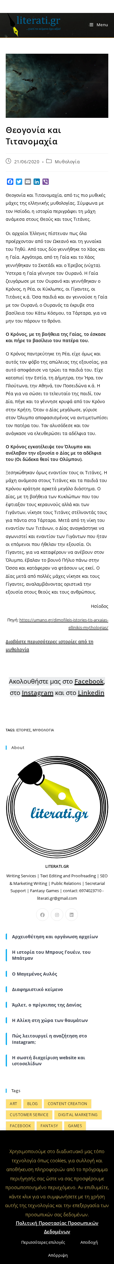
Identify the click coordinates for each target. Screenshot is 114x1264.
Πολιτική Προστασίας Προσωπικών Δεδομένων (57, 1227)
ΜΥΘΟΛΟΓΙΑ (43, 730)
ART (13, 1103)
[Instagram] (57, 914)
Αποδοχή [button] (89, 1242)
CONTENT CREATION (67, 1103)
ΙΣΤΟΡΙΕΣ (23, 730)
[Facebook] (42, 914)
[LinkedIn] (71, 914)
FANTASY (49, 1125)
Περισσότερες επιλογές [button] (43, 1242)
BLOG (32, 1103)
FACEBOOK (20, 1125)
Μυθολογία (67, 162)
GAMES (75, 1125)
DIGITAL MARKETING (78, 1114)
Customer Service (29, 1114)
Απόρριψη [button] (58, 1255)
